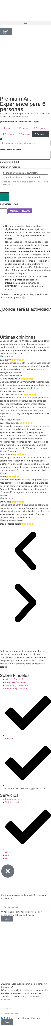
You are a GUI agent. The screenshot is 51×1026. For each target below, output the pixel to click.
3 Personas (39, 128)
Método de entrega (10, 167)
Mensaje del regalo (10, 149)
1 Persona (7, 128)
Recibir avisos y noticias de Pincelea (22, 1018)
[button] (25, 23)
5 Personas (24, 134)
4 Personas (8, 134)
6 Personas (40, 134)
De (1, 139)
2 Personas (22, 128)
